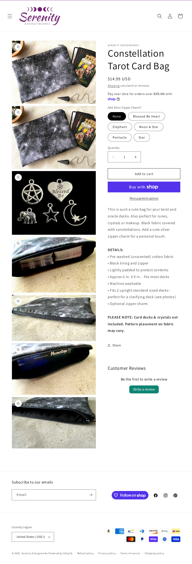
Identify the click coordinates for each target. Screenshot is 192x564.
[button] (10, 16)
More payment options (144, 198)
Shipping (114, 85)
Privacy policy (107, 553)
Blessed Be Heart (146, 116)
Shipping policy (154, 553)
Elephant (120, 127)
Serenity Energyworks (34, 553)
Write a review (144, 389)
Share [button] (116, 345)
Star (142, 137)
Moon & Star (149, 127)
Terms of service (130, 553)
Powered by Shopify (60, 553)
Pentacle (120, 137)
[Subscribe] (90, 494)
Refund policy (85, 553)
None (117, 116)
